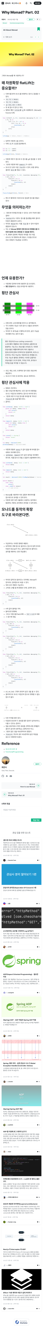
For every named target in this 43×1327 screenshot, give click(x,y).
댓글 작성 (36, 820)
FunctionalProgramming (14, 752)
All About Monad (10, 30)
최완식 (4, 19)
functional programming (17, 23)
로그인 (37, 3)
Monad (5, 23)
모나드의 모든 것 (11, 749)
